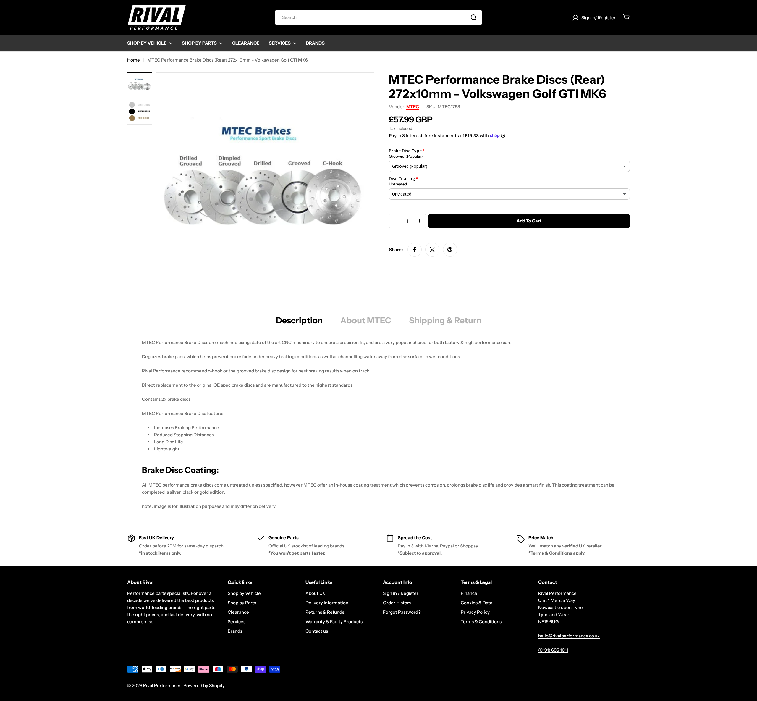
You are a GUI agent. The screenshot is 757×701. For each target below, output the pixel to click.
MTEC (412, 106)
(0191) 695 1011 (553, 650)
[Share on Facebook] (414, 250)
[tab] (299, 322)
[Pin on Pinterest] (450, 250)
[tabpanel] (378, 424)
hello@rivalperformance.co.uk (569, 636)
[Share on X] (432, 250)
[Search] (473, 17)
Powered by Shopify (204, 685)
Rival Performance (162, 685)
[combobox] (378, 17)
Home (133, 60)
